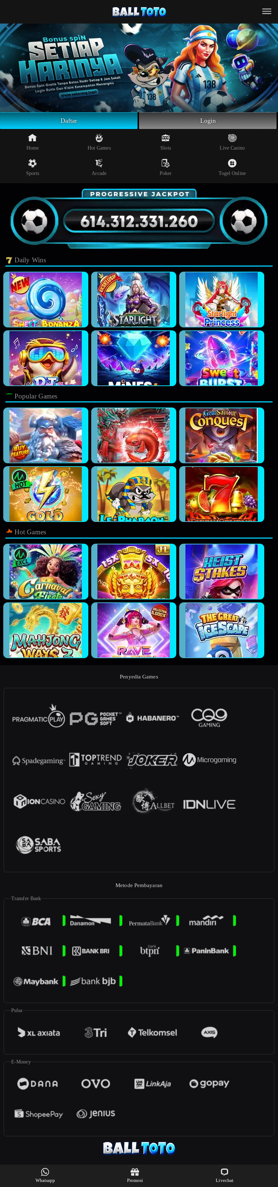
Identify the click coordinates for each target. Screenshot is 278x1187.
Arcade (99, 173)
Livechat (224, 1180)
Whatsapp (45, 1180)
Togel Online (232, 173)
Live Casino (232, 148)
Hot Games (99, 148)
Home (32, 148)
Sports (32, 173)
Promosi (135, 1180)
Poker (166, 173)
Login (208, 120)
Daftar (68, 120)
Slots (165, 148)
